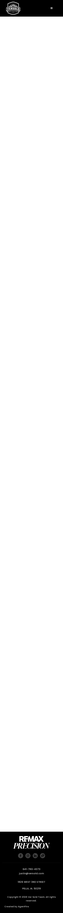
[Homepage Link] (13, 8)
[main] (31, 416)
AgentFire (23, 906)
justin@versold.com (31, 873)
